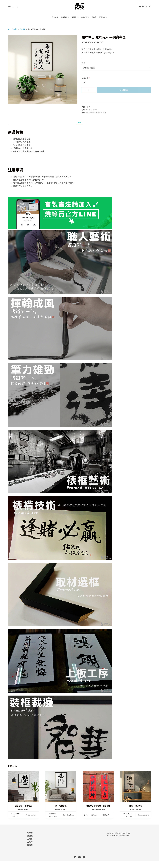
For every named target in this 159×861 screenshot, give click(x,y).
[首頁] (9, 29)
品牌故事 (30, 842)
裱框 (104, 112)
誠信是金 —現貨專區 (23, 806)
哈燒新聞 (30, 833)
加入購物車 (124, 90)
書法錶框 (92, 112)
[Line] (146, 6)
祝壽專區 (84, 17)
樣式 (83, 63)
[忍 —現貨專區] (60, 786)
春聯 (103, 809)
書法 (87, 112)
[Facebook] (140, 6)
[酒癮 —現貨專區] (135, 786)
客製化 (74, 17)
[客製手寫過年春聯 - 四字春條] (98, 786)
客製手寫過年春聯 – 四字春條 (98, 806)
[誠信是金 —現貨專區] (23, 786)
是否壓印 (85, 78)
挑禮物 (94, 17)
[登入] (17, 6)
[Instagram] (143, 6)
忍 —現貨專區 (61, 806)
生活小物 (102, 17)
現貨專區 (64, 17)
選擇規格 (106, 815)
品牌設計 (30, 839)
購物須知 (30, 845)
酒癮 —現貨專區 (135, 806)
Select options (31, 815)
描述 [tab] (79, 122)
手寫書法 (89, 110)
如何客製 (30, 836)
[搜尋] (150, 6)
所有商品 (55, 17)
